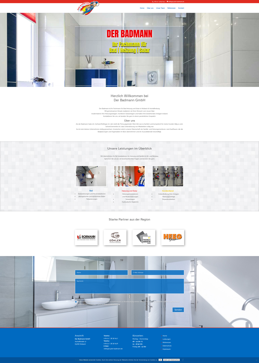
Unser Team (160, 8)
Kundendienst (168, 191)
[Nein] (256, 360)
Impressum (167, 349)
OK (160, 360)
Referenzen (171, 8)
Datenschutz (167, 346)
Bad (91, 190)
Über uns (150, 8)
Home (142, 8)
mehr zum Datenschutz (171, 360)
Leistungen (167, 339)
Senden (178, 310)
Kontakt (181, 8)
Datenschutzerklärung (112, 304)
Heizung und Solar (129, 191)
